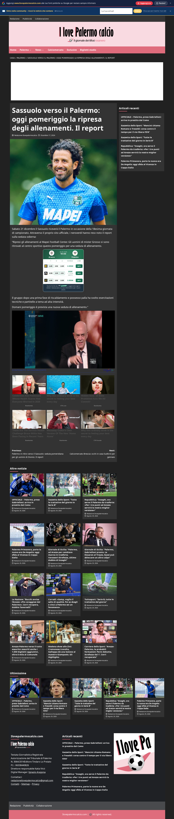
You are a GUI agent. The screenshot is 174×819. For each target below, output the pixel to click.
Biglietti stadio (88, 49)
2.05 (62, 266)
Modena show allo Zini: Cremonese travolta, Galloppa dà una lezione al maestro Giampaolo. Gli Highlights (61, 651)
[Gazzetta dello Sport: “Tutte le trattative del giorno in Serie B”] (63, 484)
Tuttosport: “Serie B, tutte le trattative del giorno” (99, 600)
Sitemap (25, 783)
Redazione (14, 18)
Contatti (15, 783)
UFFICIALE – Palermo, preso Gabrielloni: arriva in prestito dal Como (26, 502)
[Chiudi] (170, 3)
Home (13, 49)
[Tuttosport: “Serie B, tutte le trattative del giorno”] (100, 584)
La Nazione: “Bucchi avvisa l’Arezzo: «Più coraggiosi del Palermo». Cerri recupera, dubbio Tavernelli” (26, 603)
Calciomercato (55, 49)
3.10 (56, 266)
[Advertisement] (87, 81)
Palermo (24, 49)
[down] (30, 50)
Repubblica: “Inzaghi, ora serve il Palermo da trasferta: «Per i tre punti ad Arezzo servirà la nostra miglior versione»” (100, 505)
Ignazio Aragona (37, 772)
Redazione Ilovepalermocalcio (25, 135)
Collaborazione (42, 18)
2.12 (62, 273)
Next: (92, 453)
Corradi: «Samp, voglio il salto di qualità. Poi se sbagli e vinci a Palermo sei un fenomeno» (63, 603)
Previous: (37, 453)
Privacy (35, 783)
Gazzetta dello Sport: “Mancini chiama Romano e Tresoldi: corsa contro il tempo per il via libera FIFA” (140, 128)
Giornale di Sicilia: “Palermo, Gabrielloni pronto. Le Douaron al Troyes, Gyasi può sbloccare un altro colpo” (99, 553)
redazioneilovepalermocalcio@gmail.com (32, 780)
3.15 (56, 273)
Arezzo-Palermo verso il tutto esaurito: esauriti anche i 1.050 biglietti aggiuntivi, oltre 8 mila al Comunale (27, 650)
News (38, 49)
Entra (137, 11)
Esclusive (72, 49)
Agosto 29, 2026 (19, 511)
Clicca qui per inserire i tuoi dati (154, 11)
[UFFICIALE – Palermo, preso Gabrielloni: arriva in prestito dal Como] (27, 484)
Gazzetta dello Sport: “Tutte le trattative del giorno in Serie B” (62, 502)
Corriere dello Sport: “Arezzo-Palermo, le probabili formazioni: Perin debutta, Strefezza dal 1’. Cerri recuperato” (99, 651)
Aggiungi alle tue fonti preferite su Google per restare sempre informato (51, 3)
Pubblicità (27, 18)
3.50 (50, 273)
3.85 (50, 266)
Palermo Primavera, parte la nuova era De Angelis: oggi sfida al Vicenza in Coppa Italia (26, 553)
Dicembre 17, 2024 (48, 135)
